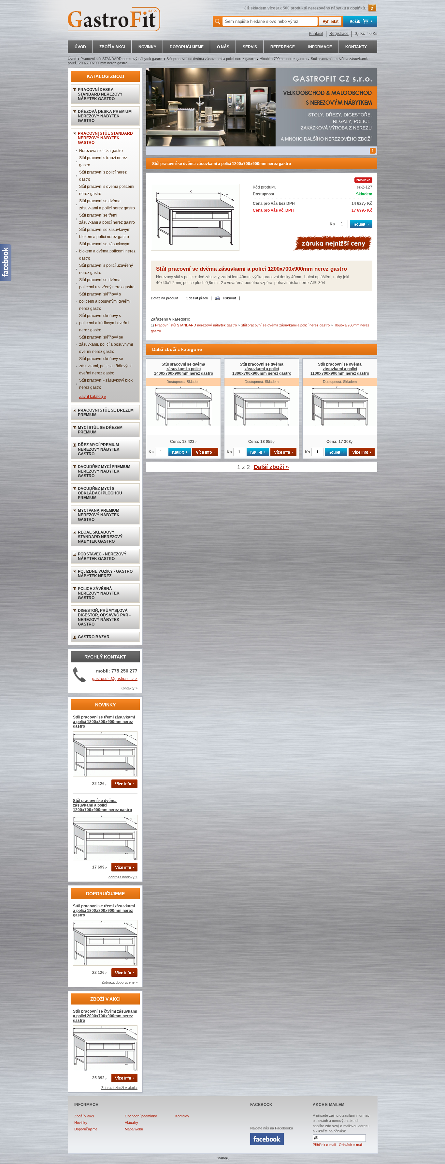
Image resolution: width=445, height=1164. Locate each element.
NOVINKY (147, 47)
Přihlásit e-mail (324, 1145)
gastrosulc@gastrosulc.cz (114, 678)
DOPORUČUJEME (187, 47)
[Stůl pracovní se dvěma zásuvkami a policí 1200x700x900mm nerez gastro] (195, 249)
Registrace (339, 33)
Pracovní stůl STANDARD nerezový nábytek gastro (121, 59)
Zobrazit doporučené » (119, 982)
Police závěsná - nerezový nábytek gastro (99, 593)
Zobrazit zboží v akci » (119, 1088)
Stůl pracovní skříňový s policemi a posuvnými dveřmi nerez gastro (105, 301)
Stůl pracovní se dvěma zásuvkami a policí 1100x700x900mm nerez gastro (339, 369)
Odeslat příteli (197, 298)
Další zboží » (271, 467)
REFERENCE (282, 47)
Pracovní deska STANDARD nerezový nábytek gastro (100, 94)
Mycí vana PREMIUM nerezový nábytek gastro (99, 515)
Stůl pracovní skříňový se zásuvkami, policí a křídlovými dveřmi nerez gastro (105, 365)
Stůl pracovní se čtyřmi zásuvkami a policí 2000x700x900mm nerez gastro (105, 1016)
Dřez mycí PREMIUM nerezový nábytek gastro (99, 449)
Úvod (72, 59)
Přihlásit (316, 33)
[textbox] (270, 21)
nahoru (223, 1158)
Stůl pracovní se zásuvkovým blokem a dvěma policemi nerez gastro (107, 251)
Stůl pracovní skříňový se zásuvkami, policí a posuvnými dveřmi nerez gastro (106, 344)
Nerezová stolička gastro (101, 150)
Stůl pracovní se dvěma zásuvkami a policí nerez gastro (210, 59)
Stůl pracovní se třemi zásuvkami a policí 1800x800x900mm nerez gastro (104, 722)
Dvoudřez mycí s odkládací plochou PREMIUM (100, 493)
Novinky (80, 1123)
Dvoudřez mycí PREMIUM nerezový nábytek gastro (104, 471)
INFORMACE (320, 47)
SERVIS (250, 47)
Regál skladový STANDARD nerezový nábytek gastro (100, 537)
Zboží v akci (84, 1116)
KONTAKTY (356, 47)
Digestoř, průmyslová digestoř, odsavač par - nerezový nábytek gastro (104, 617)
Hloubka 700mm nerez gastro (283, 59)
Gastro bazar (93, 637)
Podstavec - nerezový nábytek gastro (102, 556)
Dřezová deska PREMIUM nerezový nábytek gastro (105, 116)
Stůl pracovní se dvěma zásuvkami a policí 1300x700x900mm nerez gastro (261, 369)
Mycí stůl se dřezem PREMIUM (100, 429)
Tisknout (229, 298)
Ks (332, 224)
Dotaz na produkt (164, 298)
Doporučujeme (85, 1129)
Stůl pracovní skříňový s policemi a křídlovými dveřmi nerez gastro (104, 322)
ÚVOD (80, 47)
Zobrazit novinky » (122, 877)
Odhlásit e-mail (350, 1145)
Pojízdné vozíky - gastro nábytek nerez (105, 573)
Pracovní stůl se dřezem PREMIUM (106, 412)
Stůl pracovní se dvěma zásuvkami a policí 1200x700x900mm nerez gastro (102, 805)
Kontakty (182, 1116)
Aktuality (131, 1123)
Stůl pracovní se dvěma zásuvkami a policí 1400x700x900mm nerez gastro (183, 369)
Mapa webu (134, 1129)
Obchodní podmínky (141, 1116)
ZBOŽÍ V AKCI (112, 47)
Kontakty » (129, 688)
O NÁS (223, 47)
